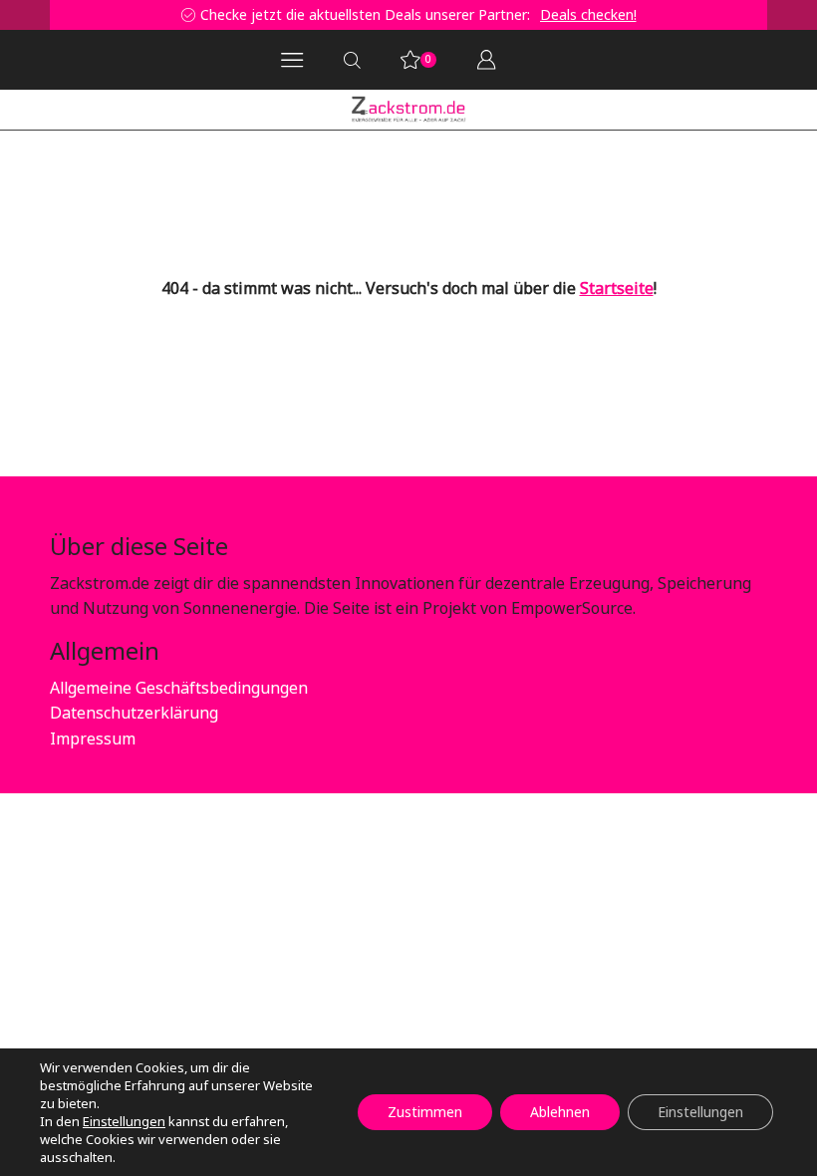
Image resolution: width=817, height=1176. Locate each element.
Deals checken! (267, 14)
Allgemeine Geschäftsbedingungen (179, 688)
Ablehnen (560, 1111)
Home (71, 161)
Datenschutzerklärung (134, 713)
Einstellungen (124, 1121)
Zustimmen (425, 1111)
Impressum (93, 738)
